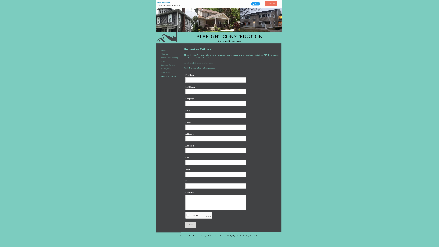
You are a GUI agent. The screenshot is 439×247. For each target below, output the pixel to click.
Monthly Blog (166, 69)
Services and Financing (169, 58)
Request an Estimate (168, 76)
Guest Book (165, 72)
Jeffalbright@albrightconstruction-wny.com (199, 63)
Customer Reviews (168, 65)
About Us (164, 54)
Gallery (163, 61)
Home (163, 50)
